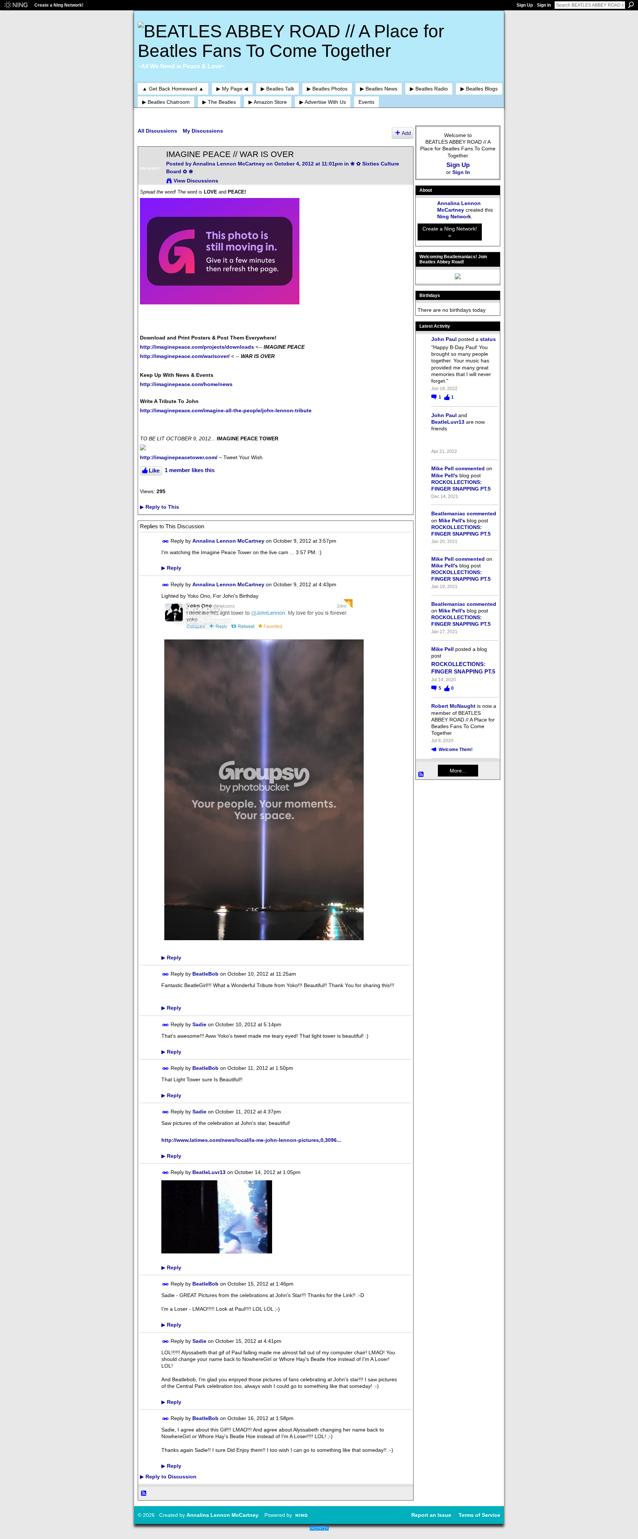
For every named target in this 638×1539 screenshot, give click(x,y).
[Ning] (15, 5)
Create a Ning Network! (58, 5)
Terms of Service (479, 1515)
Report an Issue (431, 1515)
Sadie (199, 1024)
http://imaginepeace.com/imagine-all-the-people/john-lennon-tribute (226, 410)
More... (458, 771)
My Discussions (203, 131)
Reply (171, 568)
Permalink (165, 541)
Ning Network (454, 216)
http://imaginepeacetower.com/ (178, 457)
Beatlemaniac (448, 513)
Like (154, 470)
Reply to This (159, 507)
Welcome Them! (456, 749)
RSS (144, 1493)
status (488, 339)
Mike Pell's (444, 475)
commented (470, 468)
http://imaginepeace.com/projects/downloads (197, 347)
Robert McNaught (453, 706)
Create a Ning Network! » (449, 232)
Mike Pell (442, 468)
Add (406, 133)
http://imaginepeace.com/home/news (186, 384)
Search (631, 4)
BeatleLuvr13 (209, 1172)
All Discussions (157, 131)
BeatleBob (205, 974)
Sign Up (525, 5)
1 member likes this (190, 470)
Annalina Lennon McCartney (229, 164)
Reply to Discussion (168, 1477)
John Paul (444, 339)
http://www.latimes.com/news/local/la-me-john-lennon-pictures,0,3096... (251, 1140)
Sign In (544, 5)
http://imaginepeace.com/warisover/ (185, 356)
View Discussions (196, 181)
